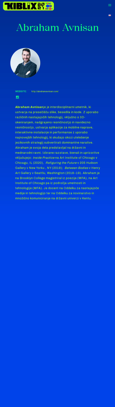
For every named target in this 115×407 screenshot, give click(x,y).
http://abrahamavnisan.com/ (44, 91)
